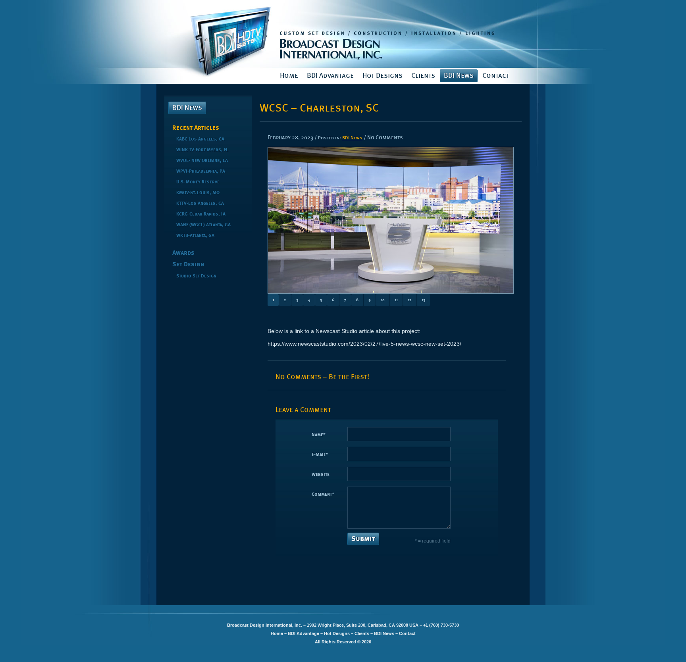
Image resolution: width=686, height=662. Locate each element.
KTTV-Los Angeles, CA (200, 203)
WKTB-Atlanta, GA (195, 235)
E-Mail (320, 454)
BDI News (459, 75)
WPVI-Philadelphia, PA (200, 171)
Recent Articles (195, 128)
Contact (495, 75)
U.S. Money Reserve (198, 182)
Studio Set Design (196, 276)
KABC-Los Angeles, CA (200, 139)
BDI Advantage (330, 75)
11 (396, 300)
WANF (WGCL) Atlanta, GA (203, 225)
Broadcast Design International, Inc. (343, 34)
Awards (183, 253)
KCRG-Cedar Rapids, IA (200, 214)
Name (319, 435)
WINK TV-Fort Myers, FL (202, 150)
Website (321, 474)
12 (410, 300)
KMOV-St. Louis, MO (198, 193)
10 (383, 300)
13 (423, 300)
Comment (323, 494)
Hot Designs (382, 75)
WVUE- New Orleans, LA (202, 160)
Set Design (188, 265)
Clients (423, 75)
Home (289, 75)
